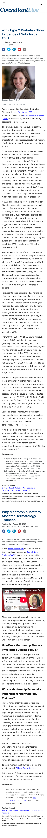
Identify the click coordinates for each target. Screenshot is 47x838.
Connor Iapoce (7, 45)
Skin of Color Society (25, 768)
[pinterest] (19, 49)
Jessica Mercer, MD (9, 526)
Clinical (5, 488)
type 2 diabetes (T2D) (23, 112)
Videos (40, 810)
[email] (24, 49)
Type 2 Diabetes (15, 488)
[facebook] (3, 49)
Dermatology (25, 810)
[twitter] (9, 49)
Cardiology (26, 490)
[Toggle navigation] (4, 3)
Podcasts (5, 813)
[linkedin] (14, 49)
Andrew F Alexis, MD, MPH (28, 526)
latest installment (16, 549)
